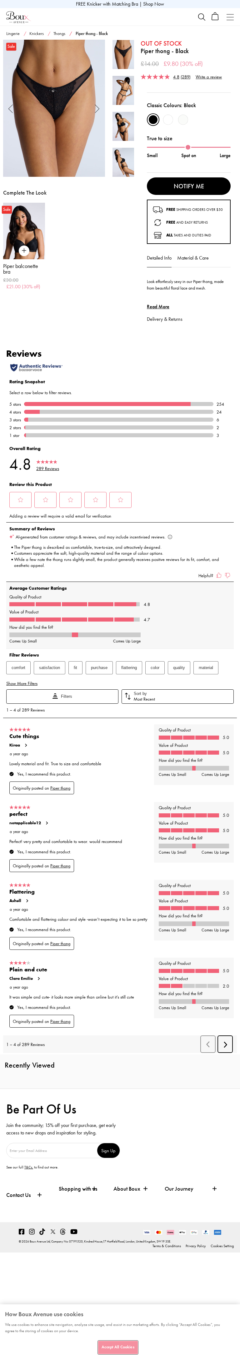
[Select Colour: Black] (153, 119)
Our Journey (179, 1189)
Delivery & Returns (164, 319)
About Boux (126, 1189)
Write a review (209, 76)
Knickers (36, 33)
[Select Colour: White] (168, 119)
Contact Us (18, 1195)
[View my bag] (215, 19)
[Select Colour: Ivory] (183, 119)
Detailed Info (159, 258)
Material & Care (193, 258)
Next (97, 108)
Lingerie (13, 33)
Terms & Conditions (166, 1246)
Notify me (189, 186)
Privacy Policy (196, 1246)
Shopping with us (78, 1188)
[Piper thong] (54, 108)
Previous (10, 108)
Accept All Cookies (118, 1347)
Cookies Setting (222, 1246)
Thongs (59, 33)
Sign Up (108, 1150)
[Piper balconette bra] (24, 231)
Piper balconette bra (20, 269)
